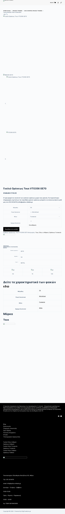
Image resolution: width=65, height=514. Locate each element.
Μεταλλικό (42, 296)
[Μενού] (61, 2)
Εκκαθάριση (32, 225)
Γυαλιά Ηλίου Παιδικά (9, 450)
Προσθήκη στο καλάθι (11, 229)
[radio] (46, 212)
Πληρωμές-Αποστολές (10, 428)
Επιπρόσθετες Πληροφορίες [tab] (10, 246)
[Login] (58, 2)
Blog (4, 424)
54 (40, 290)
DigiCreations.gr (26, 511)
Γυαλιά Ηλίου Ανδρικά (9, 442)
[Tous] (9, 239)
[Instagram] (61, 416)
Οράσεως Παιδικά (8, 452)
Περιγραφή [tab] (6, 245)
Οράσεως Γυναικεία (9, 448)
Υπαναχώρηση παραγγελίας (11, 437)
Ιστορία (5, 434)
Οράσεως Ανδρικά (8, 444)
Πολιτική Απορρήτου (9, 432)
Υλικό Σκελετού (15, 212)
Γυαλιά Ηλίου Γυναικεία (10, 446)
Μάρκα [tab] (5, 247)
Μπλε (40, 308)
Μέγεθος (15, 207)
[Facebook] (58, 416)
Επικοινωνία (7, 426)
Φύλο (15, 216)
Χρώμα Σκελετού (15, 223)
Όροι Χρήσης (7, 430)
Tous (36, 232)
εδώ (6, 286)
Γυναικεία (42, 302)
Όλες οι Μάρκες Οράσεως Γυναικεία (50, 232)
